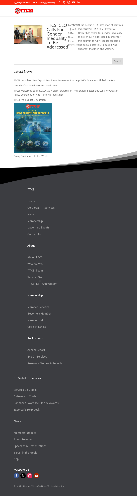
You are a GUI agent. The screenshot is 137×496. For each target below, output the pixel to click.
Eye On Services (37, 356)
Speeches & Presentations (30, 446)
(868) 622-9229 (23, 2)
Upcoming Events (38, 227)
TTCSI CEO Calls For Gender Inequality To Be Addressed (57, 36)
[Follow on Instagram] (29, 475)
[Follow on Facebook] (16, 475)
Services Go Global (25, 390)
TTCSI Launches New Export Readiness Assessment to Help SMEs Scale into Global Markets (64, 80)
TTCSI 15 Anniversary (41, 282)
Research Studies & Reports (44, 363)
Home (31, 201)
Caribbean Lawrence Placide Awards (36, 403)
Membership (35, 221)
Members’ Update (25, 433)
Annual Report (36, 350)
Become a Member (39, 313)
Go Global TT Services (41, 207)
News (71, 37)
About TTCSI (35, 257)
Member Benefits (38, 307)
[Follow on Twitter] (23, 475)
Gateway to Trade (25, 396)
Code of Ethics (36, 327)
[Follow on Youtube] (36, 475)
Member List (35, 320)
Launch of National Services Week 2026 (35, 85)
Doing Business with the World (31, 156)
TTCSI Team (35, 270)
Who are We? (35, 264)
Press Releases (23, 439)
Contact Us (34, 234)
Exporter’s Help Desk (27, 409)
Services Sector (36, 277)
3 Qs (16, 459)
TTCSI (75, 25)
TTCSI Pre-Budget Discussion (30, 99)
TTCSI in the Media (25, 452)
